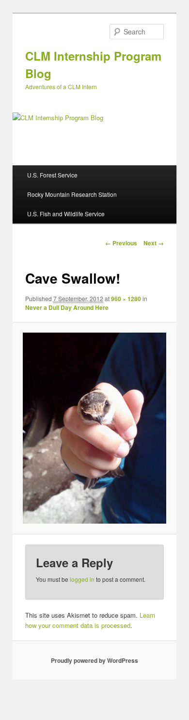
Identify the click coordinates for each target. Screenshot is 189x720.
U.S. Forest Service (52, 175)
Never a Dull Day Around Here (67, 307)
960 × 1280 (126, 298)
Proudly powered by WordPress (94, 660)
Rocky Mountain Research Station (72, 194)
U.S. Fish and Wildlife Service (66, 213)
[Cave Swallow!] (94, 428)
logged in (82, 579)
